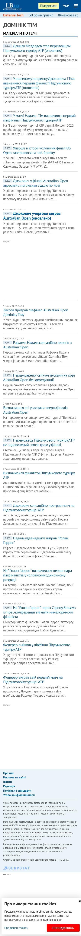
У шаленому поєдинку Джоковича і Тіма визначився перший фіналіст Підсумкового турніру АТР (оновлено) (39, 83)
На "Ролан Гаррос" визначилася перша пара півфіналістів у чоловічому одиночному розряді (37, 575)
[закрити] (80, 901)
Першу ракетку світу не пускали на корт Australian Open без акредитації (39, 377)
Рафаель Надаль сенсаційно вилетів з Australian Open (37, 345)
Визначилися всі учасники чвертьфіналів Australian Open (35, 410)
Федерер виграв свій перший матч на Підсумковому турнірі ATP (33, 679)
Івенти (7, 782)
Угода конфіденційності (19, 795)
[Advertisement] (42, 270)
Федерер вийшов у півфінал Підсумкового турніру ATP (36, 647)
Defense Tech (13, 15)
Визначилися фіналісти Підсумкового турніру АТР (38, 475)
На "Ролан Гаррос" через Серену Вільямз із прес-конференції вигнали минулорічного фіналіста (39, 612)
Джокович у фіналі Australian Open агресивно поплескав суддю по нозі (35, 183)
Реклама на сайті (14, 777)
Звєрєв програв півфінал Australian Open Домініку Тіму (35, 312)
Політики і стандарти (17, 790)
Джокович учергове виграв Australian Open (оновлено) (31, 216)
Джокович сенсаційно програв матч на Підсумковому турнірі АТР (38, 507)
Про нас (8, 773)
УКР (66, 6)
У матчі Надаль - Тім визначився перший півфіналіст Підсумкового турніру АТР (39, 118)
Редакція (9, 786)
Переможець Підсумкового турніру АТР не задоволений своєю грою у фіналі (38, 442)
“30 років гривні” (40, 15)
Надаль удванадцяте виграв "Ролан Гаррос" (35, 540)
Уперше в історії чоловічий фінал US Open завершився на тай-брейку (37, 150)
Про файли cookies (16, 928)
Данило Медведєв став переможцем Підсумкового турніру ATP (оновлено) (37, 48)
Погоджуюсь (63, 928)
